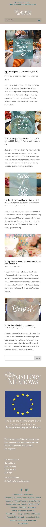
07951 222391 (23, 2)
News (7, 80)
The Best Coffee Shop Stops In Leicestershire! (22, 200)
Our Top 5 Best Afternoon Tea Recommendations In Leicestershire (23, 262)
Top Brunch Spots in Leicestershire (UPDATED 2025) (21, 72)
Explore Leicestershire (30, 76)
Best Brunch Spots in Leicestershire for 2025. (22, 138)
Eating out (17, 76)
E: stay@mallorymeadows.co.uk (17, 481)
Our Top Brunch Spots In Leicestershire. (19, 325)
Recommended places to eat (15, 206)
